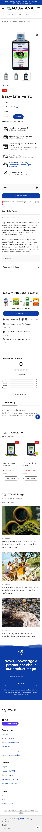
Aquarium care (8, 738)
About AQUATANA (9, 771)
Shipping (17, 107)
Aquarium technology (10, 751)
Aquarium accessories (10, 755)
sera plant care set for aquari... (18, 324)
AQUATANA (21, 819)
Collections (13, 22)
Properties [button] (7, 259)
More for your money (18, 163)
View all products (10, 436)
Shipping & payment (10, 779)
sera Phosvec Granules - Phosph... (19, 339)
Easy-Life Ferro (12, 320)
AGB (3, 799)
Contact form (7, 775)
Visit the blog (8, 502)
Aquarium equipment (10, 743)
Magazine (6, 767)
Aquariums (6, 747)
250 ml (6, 117)
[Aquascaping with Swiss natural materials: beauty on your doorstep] (21, 612)
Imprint (5, 795)
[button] (38, 8)
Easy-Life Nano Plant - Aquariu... (18, 332)
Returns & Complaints (10, 784)
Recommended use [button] (11, 267)
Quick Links (6, 829)
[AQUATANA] (20, 8)
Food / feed (6, 734)
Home (4, 22)
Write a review (21, 395)
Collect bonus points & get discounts (20, 166)
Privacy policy (7, 804)
